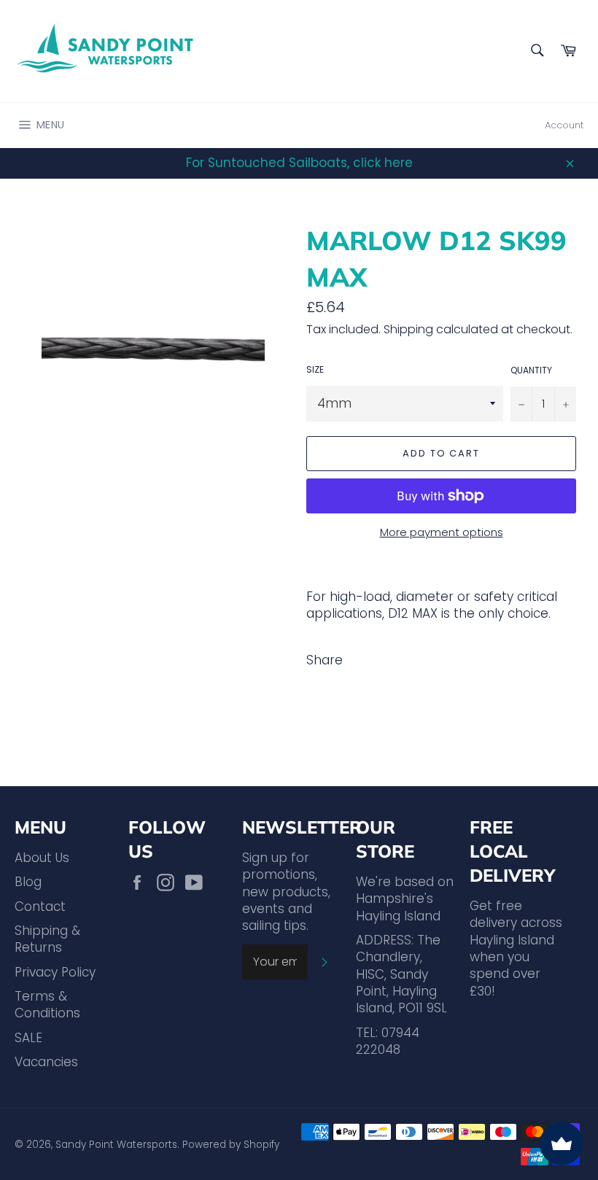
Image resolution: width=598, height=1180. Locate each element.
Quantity (531, 370)
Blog (28, 881)
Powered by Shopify (230, 1145)
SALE (28, 1038)
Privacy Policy (55, 972)
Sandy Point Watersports (116, 1145)
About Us (42, 857)
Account (564, 125)
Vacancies (46, 1062)
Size (315, 370)
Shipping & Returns (47, 939)
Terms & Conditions (47, 1004)
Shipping (408, 329)
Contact (40, 906)
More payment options (441, 532)
